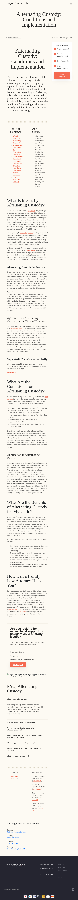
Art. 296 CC (37, 789)
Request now (11, 372)
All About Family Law (14, 38)
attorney (23, 612)
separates (31, 211)
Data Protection (63, 870)
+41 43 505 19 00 (46, 875)
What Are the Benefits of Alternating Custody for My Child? (18, 161)
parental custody (17, 329)
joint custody (30, 250)
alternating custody (27, 233)
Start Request (62, 75)
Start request (18, 665)
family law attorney (15, 609)
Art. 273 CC (37, 781)
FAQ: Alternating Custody (17, 179)
